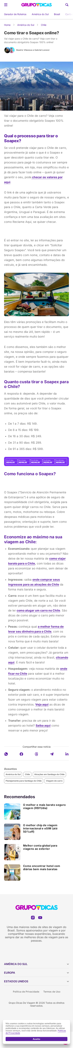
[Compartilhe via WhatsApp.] (6, 754)
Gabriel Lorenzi (41, 50)
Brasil (57, 14)
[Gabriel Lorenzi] (11, 50)
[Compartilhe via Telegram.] (52, 754)
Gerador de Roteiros (15, 14)
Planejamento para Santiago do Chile (24, 781)
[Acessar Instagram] (33, 917)
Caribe (69, 14)
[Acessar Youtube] (40, 917)
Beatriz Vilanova (24, 50)
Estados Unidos (16, 981)
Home (7, 24)
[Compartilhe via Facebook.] (21, 754)
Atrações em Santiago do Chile (49, 774)
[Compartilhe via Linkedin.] (67, 754)
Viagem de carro (54, 781)
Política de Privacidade (26, 991)
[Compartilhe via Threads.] (36, 754)
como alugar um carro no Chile (38, 610)
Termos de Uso (51, 991)
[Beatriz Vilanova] (7, 50)
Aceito (36, 1039)
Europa (9, 972)
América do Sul (40, 14)
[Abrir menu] (5, 4)
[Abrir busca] (67, 5)
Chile (43, 24)
